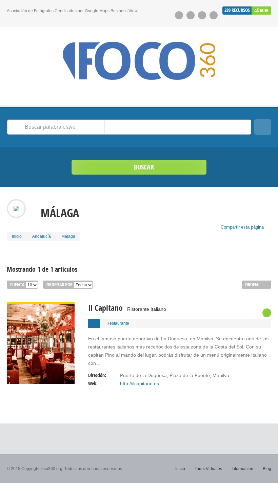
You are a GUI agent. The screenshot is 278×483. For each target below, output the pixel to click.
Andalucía (41, 236)
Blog (267, 468)
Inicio (17, 236)
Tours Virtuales (208, 468)
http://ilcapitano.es (139, 383)
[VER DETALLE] (41, 306)
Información (242, 468)
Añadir (261, 10)
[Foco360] (139, 61)
